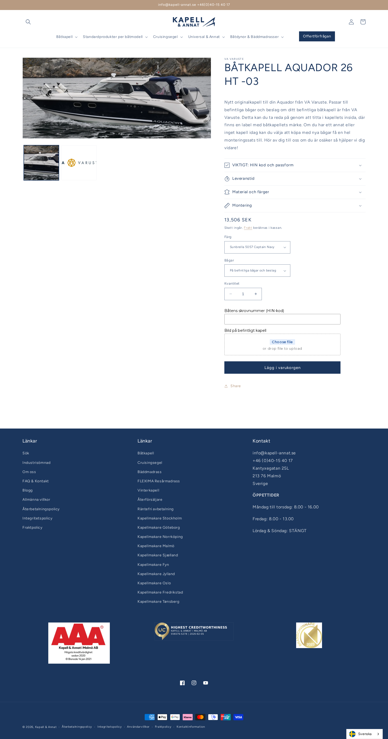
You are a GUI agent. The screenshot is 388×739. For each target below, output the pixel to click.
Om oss (29, 472)
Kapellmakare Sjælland (158, 555)
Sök (25, 453)
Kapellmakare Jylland (156, 574)
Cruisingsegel (150, 462)
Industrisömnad (36, 462)
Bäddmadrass (150, 472)
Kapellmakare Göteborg (159, 527)
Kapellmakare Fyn (153, 564)
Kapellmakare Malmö (156, 546)
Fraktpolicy (32, 527)
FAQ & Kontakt (35, 481)
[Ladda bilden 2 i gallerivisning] (79, 162)
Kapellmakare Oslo (154, 583)
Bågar (229, 260)
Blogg (27, 490)
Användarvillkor (138, 726)
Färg (228, 237)
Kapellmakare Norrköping (160, 536)
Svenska (365, 734)
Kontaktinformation (191, 726)
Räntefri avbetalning (156, 509)
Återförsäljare (150, 499)
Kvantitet (232, 283)
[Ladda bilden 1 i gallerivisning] (41, 162)
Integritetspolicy (37, 518)
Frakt (248, 228)
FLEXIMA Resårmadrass (159, 481)
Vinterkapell (148, 490)
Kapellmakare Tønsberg (158, 601)
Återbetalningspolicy (41, 509)
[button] (28, 22)
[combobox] (364, 734)
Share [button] (235, 386)
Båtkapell (146, 453)
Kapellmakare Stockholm (160, 518)
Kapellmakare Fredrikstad (160, 592)
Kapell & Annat (46, 727)
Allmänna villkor (36, 499)
